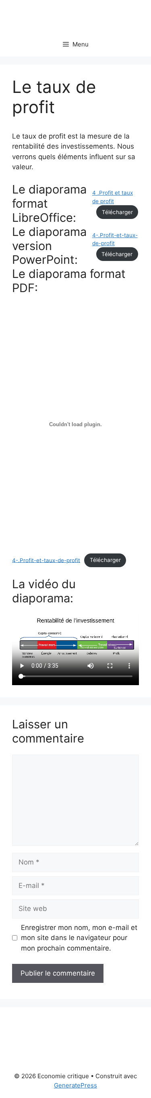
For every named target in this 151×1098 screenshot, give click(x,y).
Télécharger (117, 212)
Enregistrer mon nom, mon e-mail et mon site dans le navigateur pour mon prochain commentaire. (79, 937)
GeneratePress (75, 1085)
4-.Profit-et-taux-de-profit (46, 560)
